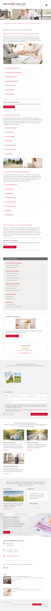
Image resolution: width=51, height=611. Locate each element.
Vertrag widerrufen (37, 604)
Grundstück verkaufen (21, 23)
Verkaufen (15, 23)
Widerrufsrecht (27, 604)
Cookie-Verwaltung (43, 606)
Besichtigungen (9, 193)
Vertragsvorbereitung (11, 206)
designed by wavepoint (7, 602)
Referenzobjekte (7, 489)
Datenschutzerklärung (22, 409)
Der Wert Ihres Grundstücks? (13, 316)
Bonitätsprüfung (9, 189)
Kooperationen (9, 153)
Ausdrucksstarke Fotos (11, 85)
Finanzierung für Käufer (11, 197)
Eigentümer (10, 23)
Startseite (5, 23)
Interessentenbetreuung (11, 184)
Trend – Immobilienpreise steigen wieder (21, 576)
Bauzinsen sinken (16, 588)
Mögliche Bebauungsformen (12, 81)
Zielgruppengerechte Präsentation (13, 72)
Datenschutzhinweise (35, 409)
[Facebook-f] (4, 568)
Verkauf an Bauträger (32, 442)
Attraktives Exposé (10, 89)
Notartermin (8, 210)
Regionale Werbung (10, 136)
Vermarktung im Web (10, 149)
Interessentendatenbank (11, 128)
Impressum (20, 604)
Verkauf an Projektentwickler (10, 466)
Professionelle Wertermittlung (13, 68)
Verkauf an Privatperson (9, 442)
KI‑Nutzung (45, 604)
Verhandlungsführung (11, 202)
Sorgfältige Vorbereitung (11, 76)
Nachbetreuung (9, 214)
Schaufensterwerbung (11, 145)
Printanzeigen (9, 140)
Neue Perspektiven (10, 94)
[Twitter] (7, 568)
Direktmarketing (9, 132)
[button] (46, 5)
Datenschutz (14, 604)
